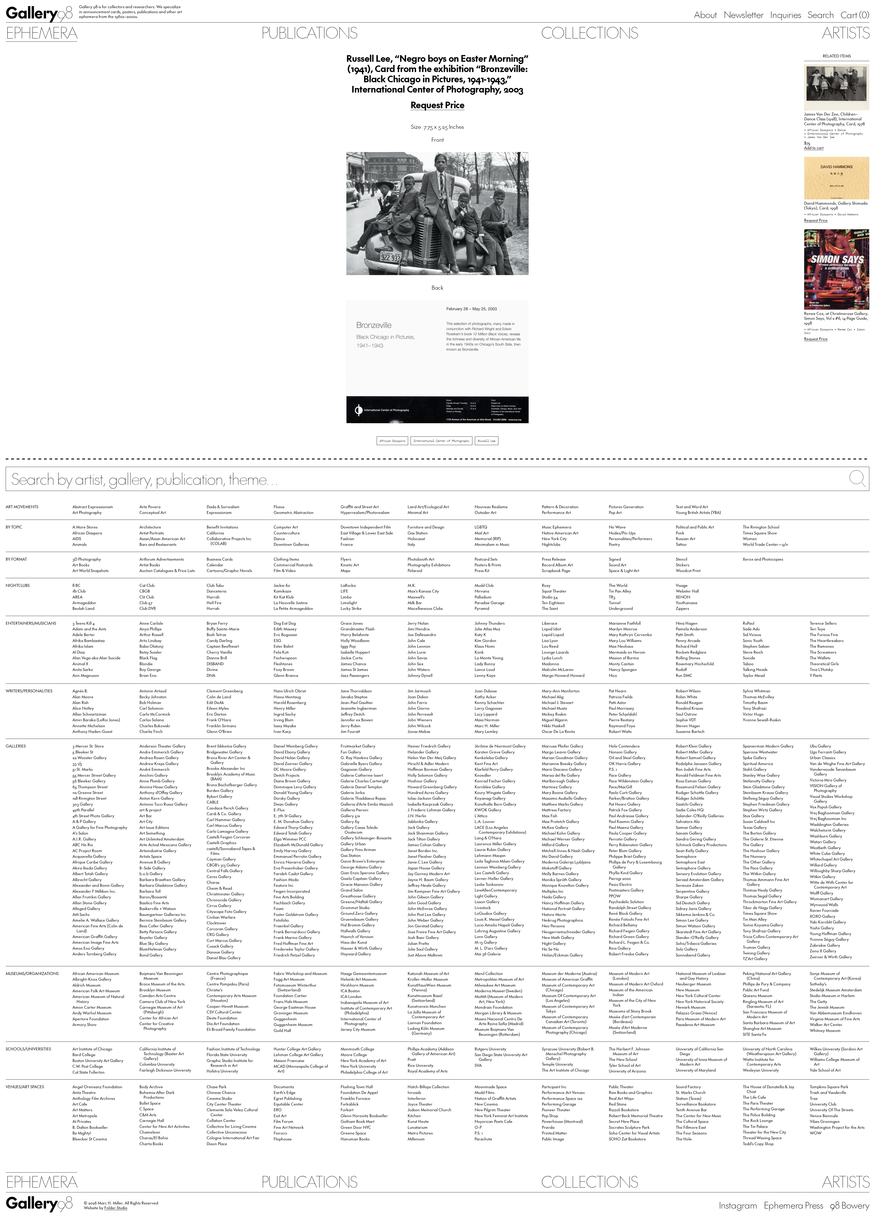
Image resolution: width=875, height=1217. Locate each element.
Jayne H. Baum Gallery (428, 879)
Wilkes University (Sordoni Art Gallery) (836, 1051)
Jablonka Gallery (423, 821)
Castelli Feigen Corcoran (228, 837)
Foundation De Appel (359, 1092)
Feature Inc (283, 885)
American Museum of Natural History (98, 999)
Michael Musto (554, 708)
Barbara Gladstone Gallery (163, 885)
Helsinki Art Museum (359, 979)
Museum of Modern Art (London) (629, 976)
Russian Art (685, 538)
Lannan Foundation (425, 1022)
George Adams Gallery (361, 867)
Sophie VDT (686, 719)
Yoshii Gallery (822, 928)
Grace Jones (352, 623)
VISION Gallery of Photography (826, 788)
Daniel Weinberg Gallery (296, 746)
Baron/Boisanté (153, 897)
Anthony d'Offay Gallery (161, 792)
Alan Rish (80, 702)
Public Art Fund (756, 990)
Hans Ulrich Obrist (290, 691)
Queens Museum (757, 995)
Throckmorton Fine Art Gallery (770, 901)
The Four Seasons (691, 1133)
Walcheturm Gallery (828, 830)
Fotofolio (281, 920)
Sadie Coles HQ (690, 809)
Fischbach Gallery (289, 902)
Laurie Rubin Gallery (493, 849)
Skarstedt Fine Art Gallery (698, 931)
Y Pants (816, 675)
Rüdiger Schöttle (690, 798)
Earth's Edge (285, 1092)
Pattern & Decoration (560, 506)
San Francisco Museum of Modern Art (765, 1014)
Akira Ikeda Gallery (89, 868)
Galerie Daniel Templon (361, 786)
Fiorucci (280, 1133)
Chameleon (149, 1132)
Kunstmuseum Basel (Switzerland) (425, 998)
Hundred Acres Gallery (428, 792)
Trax (814, 1098)
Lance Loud (485, 669)
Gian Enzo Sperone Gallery (365, 872)
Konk (479, 652)
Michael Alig (553, 696)
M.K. (412, 585)
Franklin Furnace (355, 1098)
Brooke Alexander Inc (226, 768)
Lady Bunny (485, 663)
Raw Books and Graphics (630, 1092)
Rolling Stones (688, 657)
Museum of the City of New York (632, 1003)
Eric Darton (216, 714)
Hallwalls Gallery (355, 930)
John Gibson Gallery (426, 897)
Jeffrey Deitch (353, 714)
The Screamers (823, 652)
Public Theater (621, 1086)
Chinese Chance (221, 1092)
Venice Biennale (824, 1115)
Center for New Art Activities (164, 1126)
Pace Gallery (620, 775)
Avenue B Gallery (154, 862)
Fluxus (279, 506)
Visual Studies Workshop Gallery (831, 799)
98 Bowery (849, 1205)
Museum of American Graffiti (567, 979)
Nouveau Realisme (491, 506)
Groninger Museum (291, 1013)
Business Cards (220, 559)
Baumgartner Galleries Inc (162, 914)
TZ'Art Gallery (755, 958)
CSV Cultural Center (224, 1012)
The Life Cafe (754, 1097)
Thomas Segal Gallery (762, 896)
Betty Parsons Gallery (158, 931)
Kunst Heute (418, 1121)
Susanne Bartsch (690, 731)
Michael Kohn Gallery (561, 833)
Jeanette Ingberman (359, 708)
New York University (358, 1066)
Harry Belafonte (355, 634)
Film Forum (283, 1121)
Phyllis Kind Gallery (626, 872)
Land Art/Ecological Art (428, 506)
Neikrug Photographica (562, 920)
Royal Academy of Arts (428, 1071)
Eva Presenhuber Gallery (296, 868)
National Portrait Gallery (563, 908)
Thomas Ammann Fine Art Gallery (766, 882)
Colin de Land (219, 696)
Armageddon (84, 602)
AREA (77, 597)
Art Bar (145, 815)
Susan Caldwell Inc (759, 821)
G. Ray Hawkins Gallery (361, 757)
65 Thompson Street (90, 786)
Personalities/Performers (630, 538)
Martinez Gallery (557, 786)
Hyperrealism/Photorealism (365, 512)
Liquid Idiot (551, 629)
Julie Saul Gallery (423, 949)
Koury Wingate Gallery (495, 792)
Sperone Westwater (760, 752)
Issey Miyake (285, 725)
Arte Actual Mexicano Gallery (165, 844)
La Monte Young (489, 657)
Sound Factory (688, 1086)
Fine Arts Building (289, 897)
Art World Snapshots (90, 570)
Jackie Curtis (352, 657)
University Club (823, 1104)
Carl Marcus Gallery (224, 825)
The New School (623, 1059)
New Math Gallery (558, 937)
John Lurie (417, 652)
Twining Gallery (756, 953)
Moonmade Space (491, 1086)
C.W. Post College (87, 1066)
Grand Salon (352, 890)
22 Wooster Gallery (89, 757)
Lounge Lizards (555, 652)
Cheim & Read (219, 888)
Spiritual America (758, 763)
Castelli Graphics (221, 842)
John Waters (419, 669)
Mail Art (482, 533)
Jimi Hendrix (419, 629)
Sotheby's (818, 984)
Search (821, 14)
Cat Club (146, 585)
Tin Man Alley (755, 919)
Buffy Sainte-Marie (223, 629)
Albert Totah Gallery (90, 873)
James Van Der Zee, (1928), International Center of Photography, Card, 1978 (834, 118)
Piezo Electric (620, 884)
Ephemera (41, 32)
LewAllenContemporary (496, 890)
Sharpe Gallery (689, 897)
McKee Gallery (555, 827)
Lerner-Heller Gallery (494, 878)
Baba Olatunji (151, 646)
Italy (411, 544)
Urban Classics (822, 757)
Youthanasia (686, 602)
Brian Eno (148, 675)
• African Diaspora (819, 130)
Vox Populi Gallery (826, 807)
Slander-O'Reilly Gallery (697, 937)
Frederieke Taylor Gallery (296, 949)
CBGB (144, 591)
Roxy (546, 585)
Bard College (83, 1054)
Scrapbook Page (556, 570)
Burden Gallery (220, 790)
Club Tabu (215, 585)
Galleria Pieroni (354, 809)
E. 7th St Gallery (288, 815)
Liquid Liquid (553, 634)
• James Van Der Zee (819, 137)
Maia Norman (487, 719)
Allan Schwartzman (89, 714)
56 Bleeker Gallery (89, 781)
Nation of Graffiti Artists (495, 1098)
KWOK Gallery (488, 809)
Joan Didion (418, 696)
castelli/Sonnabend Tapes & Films (231, 851)
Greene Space (353, 1133)
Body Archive (151, 1086)
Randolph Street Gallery (630, 907)
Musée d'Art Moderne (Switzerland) (628, 1030)
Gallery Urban (353, 843)
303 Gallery (82, 804)
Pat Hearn (617, 691)
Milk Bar (415, 602)
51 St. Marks (82, 769)
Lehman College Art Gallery (298, 1054)
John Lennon (419, 646)
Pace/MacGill (620, 786)
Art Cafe (79, 1104)
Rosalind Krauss (689, 708)
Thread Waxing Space (762, 1137)
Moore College (354, 1054)
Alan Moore (82, 696)
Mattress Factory (556, 809)
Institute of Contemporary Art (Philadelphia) (366, 1010)
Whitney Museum (825, 1030)
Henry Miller (285, 708)
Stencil (681, 559)
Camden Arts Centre (157, 995)
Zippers (682, 608)
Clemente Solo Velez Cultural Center (232, 1112)
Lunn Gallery (486, 936)
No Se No (550, 949)
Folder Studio (115, 1207)
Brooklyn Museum (155, 990)
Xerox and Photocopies (763, 559)
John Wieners (420, 719)
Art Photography (87, 512)
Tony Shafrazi (755, 708)
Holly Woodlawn (355, 640)
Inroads (414, 1092)
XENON (683, 597)
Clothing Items (286, 559)
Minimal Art (418, 512)
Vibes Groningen (825, 1121)
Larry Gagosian (488, 708)
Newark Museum (691, 1007)
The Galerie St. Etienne (763, 839)
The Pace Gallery (758, 868)
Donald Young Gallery (293, 792)
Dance (279, 538)
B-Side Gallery (152, 868)
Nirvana (482, 591)
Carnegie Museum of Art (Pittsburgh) (161, 1009)
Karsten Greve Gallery (495, 752)
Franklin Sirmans (221, 725)
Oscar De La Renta (558, 731)
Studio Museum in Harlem (832, 995)
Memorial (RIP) (488, 538)
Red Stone (618, 1104)
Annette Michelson (88, 725)
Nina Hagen (686, 623)
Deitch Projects (286, 775)
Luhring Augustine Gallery (497, 930)
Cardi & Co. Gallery (224, 813)
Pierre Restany (621, 719)
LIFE (344, 591)
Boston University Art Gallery (97, 1060)
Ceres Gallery (219, 876)
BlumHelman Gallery (157, 949)
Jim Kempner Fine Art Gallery (434, 891)
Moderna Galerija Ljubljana (566, 862)
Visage (682, 585)
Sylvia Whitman (756, 691)
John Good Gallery (424, 902)
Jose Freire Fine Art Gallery (432, 931)
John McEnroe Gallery (427, 908)
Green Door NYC (356, 1127)
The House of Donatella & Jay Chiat (768, 1089)
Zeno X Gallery (823, 951)
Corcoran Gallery (222, 928)
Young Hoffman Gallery (830, 933)
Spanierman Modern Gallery (768, 746)
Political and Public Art (695, 527)
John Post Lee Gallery (426, 914)
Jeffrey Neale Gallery (427, 885)
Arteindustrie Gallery (157, 850)
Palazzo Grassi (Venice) (696, 1013)
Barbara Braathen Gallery (162, 879)
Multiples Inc (553, 891)
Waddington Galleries (829, 824)
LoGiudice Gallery (491, 913)
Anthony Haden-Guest (92, 731)
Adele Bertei (83, 634)
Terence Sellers (823, 623)
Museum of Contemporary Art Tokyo (568, 1008)
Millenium (416, 1139)
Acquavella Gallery (89, 856)
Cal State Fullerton (88, 1072)
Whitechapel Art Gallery (831, 859)
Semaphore (686, 856)
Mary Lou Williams (625, 640)
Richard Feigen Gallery (629, 930)
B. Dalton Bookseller (90, 1127)
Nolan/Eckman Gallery (562, 955)
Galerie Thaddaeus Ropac (363, 798)
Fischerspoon (285, 657)
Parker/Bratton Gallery (629, 798)
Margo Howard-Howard (563, 675)
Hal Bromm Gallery (358, 925)
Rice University (420, 1065)
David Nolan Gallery (292, 757)
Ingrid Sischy (285, 714)
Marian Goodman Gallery (565, 757)
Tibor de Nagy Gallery (762, 907)
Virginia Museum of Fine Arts (835, 1018)
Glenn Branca (286, 675)
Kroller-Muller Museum (428, 979)
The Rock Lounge (758, 1120)
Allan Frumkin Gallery (91, 897)
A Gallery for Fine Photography (99, 827)
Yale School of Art (825, 1070)
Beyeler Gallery (153, 937)
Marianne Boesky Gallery (564, 763)
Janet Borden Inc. (423, 850)
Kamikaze (282, 591)
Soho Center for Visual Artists (634, 1133)
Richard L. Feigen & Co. (629, 942)
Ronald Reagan (689, 702)
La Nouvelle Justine (291, 602)
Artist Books (149, 564)
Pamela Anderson (691, 629)
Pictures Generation (626, 506)
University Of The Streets (831, 1109)
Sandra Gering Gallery (696, 839)
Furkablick (350, 1104)
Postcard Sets (486, 559)
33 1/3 (77, 763)
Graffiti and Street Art (360, 506)
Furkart (347, 1109)
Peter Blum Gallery (625, 850)
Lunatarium (418, 1127)
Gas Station (418, 533)
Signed (615, 559)
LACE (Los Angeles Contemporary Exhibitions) (500, 830)
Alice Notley (83, 708)
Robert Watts (620, 731)
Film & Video (285, 570)
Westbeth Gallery (825, 847)
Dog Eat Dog (285, 623)
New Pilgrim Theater (493, 1109)
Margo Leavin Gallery (561, 752)
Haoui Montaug (287, 696)
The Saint (550, 608)
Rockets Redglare (691, 652)
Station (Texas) (688, 1098)
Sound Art (617, 564)
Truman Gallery (756, 947)
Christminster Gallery (225, 894)
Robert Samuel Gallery (696, 757)
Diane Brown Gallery (292, 781)
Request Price (438, 104)
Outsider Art (485, 512)
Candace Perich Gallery (227, 808)
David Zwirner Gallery (293, 763)
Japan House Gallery (426, 868)
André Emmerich (154, 769)
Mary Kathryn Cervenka (630, 634)
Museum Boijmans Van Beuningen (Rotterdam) (497, 1031)
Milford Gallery (555, 844)
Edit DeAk (215, 702)
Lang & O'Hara (488, 838)
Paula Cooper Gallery (628, 833)
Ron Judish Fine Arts (693, 769)
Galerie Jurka (353, 792)
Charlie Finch (151, 731)
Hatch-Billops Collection (428, 1086)
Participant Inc (554, 1086)
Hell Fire (214, 602)
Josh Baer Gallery (423, 937)
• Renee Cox (844, 329)
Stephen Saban (756, 646)
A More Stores (85, 527)
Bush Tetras (216, 634)
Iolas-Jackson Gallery (426, 798)
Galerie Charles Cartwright (364, 781)
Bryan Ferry (217, 623)
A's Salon (80, 833)
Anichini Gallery (153, 775)
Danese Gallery (220, 952)
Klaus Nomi (485, 646)
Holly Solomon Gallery (427, 775)
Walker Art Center (826, 1024)
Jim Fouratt (350, 731)
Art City (146, 821)
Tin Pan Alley (620, 591)
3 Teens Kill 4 (83, 623)
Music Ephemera (556, 527)
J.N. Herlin (417, 815)
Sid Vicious (752, 634)
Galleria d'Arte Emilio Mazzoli (367, 804)
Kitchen (414, 1115)
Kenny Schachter (489, 702)
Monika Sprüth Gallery (562, 879)
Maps (345, 570)
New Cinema (486, 1104)
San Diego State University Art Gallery (501, 1057)
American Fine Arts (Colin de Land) (97, 928)
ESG (277, 640)
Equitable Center (288, 1104)
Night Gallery (554, 943)
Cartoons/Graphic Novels (229, 570)
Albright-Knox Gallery (91, 979)
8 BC (76, 585)
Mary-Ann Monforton (561, 691)
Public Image (553, 1139)
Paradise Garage (489, 602)
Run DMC (684, 675)
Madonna (550, 663)
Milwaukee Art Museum (495, 985)
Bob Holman (150, 702)
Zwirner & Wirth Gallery (831, 956)
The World (618, 585)
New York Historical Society (700, 1001)
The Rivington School (761, 527)
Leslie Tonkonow (489, 884)
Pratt (412, 1059)
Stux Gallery (753, 815)
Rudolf (681, 669)
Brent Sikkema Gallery (226, 746)
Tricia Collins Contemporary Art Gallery (770, 939)
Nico (613, 675)
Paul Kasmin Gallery (626, 821)
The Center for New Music (698, 1115)
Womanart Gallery (826, 898)
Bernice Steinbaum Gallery (163, 920)
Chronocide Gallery (224, 899)
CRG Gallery (218, 934)
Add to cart (814, 147)
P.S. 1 (613, 769)
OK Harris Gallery (625, 763)
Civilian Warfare (221, 917)
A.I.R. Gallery (84, 839)
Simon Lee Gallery (692, 920)
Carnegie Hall (151, 1120)
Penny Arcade (688, 640)
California (215, 533)
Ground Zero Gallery (359, 913)
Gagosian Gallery (356, 769)
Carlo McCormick (154, 714)
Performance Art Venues (563, 1092)
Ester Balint (283, 646)
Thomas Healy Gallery (762, 890)
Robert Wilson (688, 691)
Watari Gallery (823, 841)
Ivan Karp (282, 731)
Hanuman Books (355, 1139)
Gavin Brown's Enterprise (363, 861)
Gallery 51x (350, 815)
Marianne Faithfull (625, 623)
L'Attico (481, 815)
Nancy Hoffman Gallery (563, 902)
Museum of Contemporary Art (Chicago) (568, 987)
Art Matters (82, 1109)
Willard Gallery (823, 865)
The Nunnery (754, 856)
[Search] (437, 483)
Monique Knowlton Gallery (565, 885)
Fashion (347, 538)
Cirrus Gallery (219, 905)
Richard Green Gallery (629, 936)
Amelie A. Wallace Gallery (95, 920)
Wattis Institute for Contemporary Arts (762, 1062)
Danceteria (216, 591)
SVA (478, 1065)
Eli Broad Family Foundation (231, 1029)
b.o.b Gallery (151, 873)
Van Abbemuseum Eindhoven (836, 1013)
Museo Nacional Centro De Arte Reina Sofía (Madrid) (499, 1021)
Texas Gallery (755, 827)
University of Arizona (627, 1071)
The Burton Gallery (759, 833)
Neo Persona (553, 925)
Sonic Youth (753, 640)
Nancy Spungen (623, 669)
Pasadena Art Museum (695, 1024)
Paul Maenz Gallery (626, 827)
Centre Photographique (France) (227, 976)
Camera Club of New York (162, 1001)
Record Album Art (557, 564)
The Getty (818, 1001)
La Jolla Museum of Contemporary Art (426, 1014)
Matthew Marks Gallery (562, 804)
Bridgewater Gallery (224, 752)
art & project (150, 809)
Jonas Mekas (419, 731)
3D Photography (86, 559)
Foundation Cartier (290, 995)
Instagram (738, 1205)
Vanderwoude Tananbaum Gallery (833, 771)
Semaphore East (690, 862)
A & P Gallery (84, 821)
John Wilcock (419, 725)
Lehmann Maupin (490, 855)
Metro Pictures (420, 1133)
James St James (354, 669)
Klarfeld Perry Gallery (494, 769)
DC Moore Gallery (290, 769)
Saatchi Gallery (689, 804)
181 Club (79, 591)
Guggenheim (285, 1018)
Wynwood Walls (824, 904)
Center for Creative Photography (156, 1026)
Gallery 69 (350, 821)
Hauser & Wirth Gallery (361, 948)
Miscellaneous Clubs (425, 608)
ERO (278, 1109)
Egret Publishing (288, 1098)
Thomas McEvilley (758, 696)
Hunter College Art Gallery (297, 1049)
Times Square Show (760, 533)
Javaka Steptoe (354, 696)
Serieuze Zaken (689, 885)
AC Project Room (87, 850)
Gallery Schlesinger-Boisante (366, 838)
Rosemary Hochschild (695, 663)
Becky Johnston (153, 696)
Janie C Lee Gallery (425, 862)
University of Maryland (696, 1070)
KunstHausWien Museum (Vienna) (429, 987)
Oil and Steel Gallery (627, 757)
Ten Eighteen (553, 602)
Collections (589, 32)
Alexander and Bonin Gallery (98, 885)
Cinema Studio (219, 1098)
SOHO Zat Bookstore (627, 1139)
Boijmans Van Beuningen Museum (161, 976)
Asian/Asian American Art (162, 538)
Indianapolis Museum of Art (365, 1002)
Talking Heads (755, 669)
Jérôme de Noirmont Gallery (500, 746)
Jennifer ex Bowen (357, 719)
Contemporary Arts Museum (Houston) (232, 998)
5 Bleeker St (82, 752)
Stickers (682, 564)
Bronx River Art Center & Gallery (228, 760)
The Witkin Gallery (759, 873)
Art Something (152, 833)
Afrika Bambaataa (88, 640)
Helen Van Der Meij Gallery (432, 757)
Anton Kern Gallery (156, 798)
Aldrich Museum (86, 985)
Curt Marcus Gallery (224, 940)
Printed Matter (554, 1133)
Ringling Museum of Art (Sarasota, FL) (763, 1004)
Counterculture (287, 533)
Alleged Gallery (86, 908)
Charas (213, 882)
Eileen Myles (218, 708)
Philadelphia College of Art (364, 1072)
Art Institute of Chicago (92, 1049)
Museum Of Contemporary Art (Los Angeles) (569, 998)
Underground (621, 608)
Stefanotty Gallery (759, 781)
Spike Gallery (755, 757)
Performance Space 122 (562, 1098)
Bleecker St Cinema (89, 1139)
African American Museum (95, 973)
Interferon (417, 1098)
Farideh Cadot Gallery (293, 873)
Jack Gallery (419, 827)
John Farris (417, 702)
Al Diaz (78, 652)
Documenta (284, 1086)
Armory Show (84, 1024)
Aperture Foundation (90, 1018)
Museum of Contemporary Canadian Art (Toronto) (565, 1019)
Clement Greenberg (225, 691)
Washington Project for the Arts (837, 1127)
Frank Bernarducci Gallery (297, 931)
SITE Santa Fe (755, 1034)
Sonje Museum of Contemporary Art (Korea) (835, 976)
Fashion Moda (286, 879)
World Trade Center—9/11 (765, 544)
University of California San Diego (699, 1051)
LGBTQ (481, 527)
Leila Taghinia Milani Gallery (500, 861)
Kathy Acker (485, 696)
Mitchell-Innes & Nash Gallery (568, 850)
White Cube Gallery (827, 853)
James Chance (353, 663)
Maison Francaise (289, 1060)
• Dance (840, 130)
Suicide (749, 657)
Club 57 (145, 602)
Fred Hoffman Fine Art (293, 943)
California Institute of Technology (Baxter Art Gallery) (161, 1053)
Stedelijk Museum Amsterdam (836, 990)
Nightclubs (551, 544)
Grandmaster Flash (358, 629)
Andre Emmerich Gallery (161, 752)
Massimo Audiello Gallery (564, 798)
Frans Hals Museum (291, 1001)
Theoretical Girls (824, 663)
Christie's (214, 990)
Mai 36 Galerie (488, 954)
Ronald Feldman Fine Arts (698, 775)
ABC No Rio (82, 844)
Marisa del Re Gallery (561, 775)
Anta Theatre (84, 1092)
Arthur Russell (151, 634)
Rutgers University (490, 1049)
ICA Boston (350, 990)
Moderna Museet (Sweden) (498, 990)
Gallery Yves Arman (358, 849)
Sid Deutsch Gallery (693, 902)
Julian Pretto (418, 943)
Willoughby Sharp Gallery (832, 870)
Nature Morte (554, 914)
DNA (211, 675)
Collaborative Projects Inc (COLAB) (229, 541)
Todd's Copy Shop (758, 1143)
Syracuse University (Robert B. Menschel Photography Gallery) (568, 1053)
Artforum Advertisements (161, 559)
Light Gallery (486, 896)
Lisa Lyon (550, 640)
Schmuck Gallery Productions (701, 844)
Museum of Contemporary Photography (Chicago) (565, 1030)
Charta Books (151, 1143)
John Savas (417, 657)
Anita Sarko (82, 669)
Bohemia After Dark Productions (157, 1095)
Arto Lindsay (150, 640)
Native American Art (560, 533)
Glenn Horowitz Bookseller (364, 1115)
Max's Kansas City (423, 591)
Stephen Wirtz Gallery (762, 809)
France (347, 544)
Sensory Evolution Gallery (698, 873)
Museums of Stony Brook (630, 1011)
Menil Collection (489, 973)
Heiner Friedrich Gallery (429, 746)
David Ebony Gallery (292, 752)
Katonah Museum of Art (428, 973)
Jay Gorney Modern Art (429, 873)
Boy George (150, 669)
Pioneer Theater (556, 1109)
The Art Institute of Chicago (565, 1070)
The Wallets (820, 657)
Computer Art (286, 527)
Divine (212, 669)
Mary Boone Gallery (560, 792)
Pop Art (615, 512)
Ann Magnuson (85, 675)
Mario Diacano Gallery (562, 769)
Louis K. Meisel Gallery (495, 919)
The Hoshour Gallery (761, 850)
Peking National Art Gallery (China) (767, 976)
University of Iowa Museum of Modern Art (701, 1062)
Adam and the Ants (89, 629)
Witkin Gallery (822, 876)
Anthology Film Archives (93, 1098)
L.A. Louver (485, 821)
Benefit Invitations (222, 527)
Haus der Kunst (354, 942)
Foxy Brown (284, 669)
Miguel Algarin (555, 719)
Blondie (146, 663)
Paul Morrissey (621, 708)
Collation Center (221, 1120)
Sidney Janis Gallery (693, 908)
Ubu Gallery (820, 746)
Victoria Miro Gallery (828, 780)
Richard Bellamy (623, 925)
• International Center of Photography (833, 133)
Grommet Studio (355, 907)
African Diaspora (392, 441)
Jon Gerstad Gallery (425, 925)
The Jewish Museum (827, 1007)
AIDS (76, 538)
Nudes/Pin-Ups (622, 533)
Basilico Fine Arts (154, 902)
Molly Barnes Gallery (560, 873)
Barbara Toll (150, 891)
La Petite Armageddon (293, 608)
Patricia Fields (621, 696)
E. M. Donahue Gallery (294, 821)
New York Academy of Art (363, 1060)
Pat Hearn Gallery (625, 804)
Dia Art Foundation (223, 1023)
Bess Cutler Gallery (156, 925)
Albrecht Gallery (87, 879)
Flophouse (283, 1139)
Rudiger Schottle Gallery (697, 792)
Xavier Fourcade (824, 910)
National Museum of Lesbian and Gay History (701, 976)
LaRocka (348, 585)
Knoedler (483, 775)
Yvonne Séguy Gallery (829, 939)
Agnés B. (80, 691)
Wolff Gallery (821, 893)
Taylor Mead (754, 675)
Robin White (686, 696)
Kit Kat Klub (284, 597)
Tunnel (614, 602)
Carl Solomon (151, 708)
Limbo (346, 597)
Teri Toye (817, 629)
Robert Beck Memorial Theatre (636, 1115)
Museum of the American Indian (631, 992)
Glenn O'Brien (219, 731)
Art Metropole (84, 1115)
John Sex (415, 663)
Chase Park (216, 1086)
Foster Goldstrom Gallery (296, 914)
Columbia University (157, 1064)
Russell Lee (486, 441)
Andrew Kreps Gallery (159, 763)
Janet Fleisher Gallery (427, 856)
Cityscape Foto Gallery (227, 911)
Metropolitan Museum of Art (499, 979)
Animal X (80, 663)
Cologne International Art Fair (233, 1137)
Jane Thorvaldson (356, 691)
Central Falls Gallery (225, 870)
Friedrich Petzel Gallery (294, 955)
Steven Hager (688, 725)
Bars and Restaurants (157, 544)
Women (750, 538)
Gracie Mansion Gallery (362, 884)
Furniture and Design (426, 527)
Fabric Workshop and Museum (300, 973)
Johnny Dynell (420, 675)
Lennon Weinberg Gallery (498, 867)
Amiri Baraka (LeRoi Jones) (96, 719)
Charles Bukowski (154, 725)
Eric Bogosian (285, 634)
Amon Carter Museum (91, 1007)
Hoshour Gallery (422, 781)
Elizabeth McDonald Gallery (298, 844)
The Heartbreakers (827, 640)
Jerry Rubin (350, 725)
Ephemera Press (793, 1205)
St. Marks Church (691, 1092)
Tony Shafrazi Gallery (762, 930)
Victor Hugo (753, 714)
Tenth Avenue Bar (691, 1109)
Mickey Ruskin (554, 714)
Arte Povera (149, 506)
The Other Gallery (759, 862)
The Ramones (822, 646)
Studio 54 (550, 597)
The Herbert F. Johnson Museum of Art (629, 1051)
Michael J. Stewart (557, 702)
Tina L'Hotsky (821, 669)
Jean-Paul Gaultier (357, 702)
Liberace (549, 623)
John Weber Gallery (425, 920)
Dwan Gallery (286, 804)
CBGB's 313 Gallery (223, 865)
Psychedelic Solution (626, 901)
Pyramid (482, 608)
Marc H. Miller (487, 725)
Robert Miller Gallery (694, 752)
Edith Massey (285, 629)
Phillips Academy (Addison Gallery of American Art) (431, 1051)
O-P (478, 1127)
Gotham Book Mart (357, 1121)
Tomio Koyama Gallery (763, 925)
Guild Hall (282, 1030)
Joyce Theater (420, 1104)
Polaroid (415, 570)
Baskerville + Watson (157, 908)
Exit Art (280, 1115)
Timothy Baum (755, 702)
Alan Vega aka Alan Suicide (96, 657)
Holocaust (416, 538)
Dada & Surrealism (223, 506)
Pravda (548, 1127)
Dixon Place (217, 1143)
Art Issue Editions (154, 827)
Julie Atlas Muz (487, 629)
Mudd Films (484, 1092)
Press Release (554, 559)
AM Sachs (81, 914)
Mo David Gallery (557, 856)
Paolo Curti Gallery (625, 792)
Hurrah (213, 608)
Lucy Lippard (486, 714)
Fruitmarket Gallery (358, 746)
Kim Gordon (485, 640)
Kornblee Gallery (490, 786)
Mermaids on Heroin (627, 652)
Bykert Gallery (219, 796)
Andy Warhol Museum (92, 1013)
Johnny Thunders (490, 623)
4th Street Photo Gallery (93, 815)
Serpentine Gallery (692, 891)
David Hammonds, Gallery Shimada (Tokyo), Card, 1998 (835, 205)
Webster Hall (687, 591)
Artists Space (150, 856)
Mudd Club (484, 585)
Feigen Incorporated (292, 891)
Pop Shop (550, 1115)
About (705, 14)
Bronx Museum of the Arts (162, 984)
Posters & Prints (488, 564)
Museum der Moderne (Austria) (569, 973)
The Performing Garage (764, 1108)
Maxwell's (416, 597)
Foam (279, 908)
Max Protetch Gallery (560, 821)
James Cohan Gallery (427, 844)
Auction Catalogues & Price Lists (167, 570)
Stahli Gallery (755, 769)
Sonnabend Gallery (693, 955)
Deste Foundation (222, 1018)
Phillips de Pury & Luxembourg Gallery (635, 864)
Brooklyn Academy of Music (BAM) (231, 776)
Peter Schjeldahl (623, 714)
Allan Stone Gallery (89, 902)
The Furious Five (824, 634)
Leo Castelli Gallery (492, 872)
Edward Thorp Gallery (293, 827)
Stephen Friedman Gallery (766, 804)
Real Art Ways (621, 1098)
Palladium (483, 597)
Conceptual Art (152, 512)
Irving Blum (283, 719)
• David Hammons (846, 214)
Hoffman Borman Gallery (430, 769)
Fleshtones (283, 663)
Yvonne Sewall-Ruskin (762, 719)
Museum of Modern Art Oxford (636, 984)
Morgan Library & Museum (498, 1013)
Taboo (748, 663)
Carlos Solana (151, 719)
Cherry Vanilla (219, 652)
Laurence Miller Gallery (495, 843)
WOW (815, 1133)
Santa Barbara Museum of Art (769, 1022)
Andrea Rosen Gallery (159, 757)
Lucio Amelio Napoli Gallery (499, 925)
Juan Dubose (486, 691)
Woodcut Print (688, 570)
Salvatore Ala (688, 821)
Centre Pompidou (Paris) (228, 984)
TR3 (612, 597)
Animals (79, 544)
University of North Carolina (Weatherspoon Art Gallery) (769, 1051)
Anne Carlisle (151, 623)
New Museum (688, 990)
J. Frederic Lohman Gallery (432, 809)
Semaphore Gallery (693, 868)
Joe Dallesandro (422, 634)
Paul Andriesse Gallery (629, 815)
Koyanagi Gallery (490, 798)
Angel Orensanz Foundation (97, 1086)
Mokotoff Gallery (557, 868)
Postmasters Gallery (626, 890)
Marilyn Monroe (623, 629)
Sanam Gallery (689, 833)
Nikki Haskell (553, 725)
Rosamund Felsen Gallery (698, 786)
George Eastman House (295, 1007)
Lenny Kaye (485, 675)
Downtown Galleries (291, 544)
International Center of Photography (441, 441)
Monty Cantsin (621, 663)
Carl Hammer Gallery (226, 819)
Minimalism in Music (492, 544)
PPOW (614, 896)
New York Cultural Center (698, 995)
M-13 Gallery (486, 942)
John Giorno (419, 708)
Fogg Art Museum (289, 979)
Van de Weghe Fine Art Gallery (837, 763)
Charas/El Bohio (153, 1137)
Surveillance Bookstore (696, 1104)
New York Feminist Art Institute (501, 1115)
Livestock (483, 907)
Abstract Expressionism (92, 506)
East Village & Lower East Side (367, 533)
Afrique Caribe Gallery (92, 862)
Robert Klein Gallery (694, 746)
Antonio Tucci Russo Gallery (163, 804)
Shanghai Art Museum (762, 1028)
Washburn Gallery (826, 836)
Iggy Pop (348, 646)
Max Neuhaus (621, 646)
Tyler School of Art (625, 1065)
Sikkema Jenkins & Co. (695, 914)
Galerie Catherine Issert (362, 775)
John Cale (416, 640)
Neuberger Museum (693, 984)
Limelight (349, 602)
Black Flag (148, 657)
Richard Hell (686, 646)
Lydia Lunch (552, 657)
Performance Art (556, 512)
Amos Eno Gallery (88, 948)
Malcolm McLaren (558, 669)
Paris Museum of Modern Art (701, 1018)
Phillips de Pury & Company (767, 984)
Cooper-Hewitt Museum (228, 1006)
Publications (309, 32)
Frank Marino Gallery (293, 937)
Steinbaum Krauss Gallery (765, 792)
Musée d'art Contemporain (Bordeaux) (632, 1019)
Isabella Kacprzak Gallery (430, 804)
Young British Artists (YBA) (698, 512)
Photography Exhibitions (429, 564)
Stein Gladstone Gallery (764, 786)
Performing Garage (559, 1104)
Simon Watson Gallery (695, 925)
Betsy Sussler (150, 652)
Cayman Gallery (221, 859)
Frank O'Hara (219, 719)
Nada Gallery (554, 897)
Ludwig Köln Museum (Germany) (426, 1031)
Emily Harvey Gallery (292, 850)
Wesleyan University (761, 1070)
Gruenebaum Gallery (359, 919)
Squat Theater (554, 591)
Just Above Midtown (425, 955)
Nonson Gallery (623, 752)
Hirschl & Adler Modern (428, 763)
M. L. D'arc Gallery (491, 948)
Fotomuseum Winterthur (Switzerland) (295, 987)
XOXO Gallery (822, 916)
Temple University (557, 1064)
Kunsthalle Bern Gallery (495, 804)
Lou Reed (550, 646)
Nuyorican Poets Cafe (493, 1121)
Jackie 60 (282, 585)
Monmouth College (357, 1049)
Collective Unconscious (227, 1132)
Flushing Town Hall (357, 1086)
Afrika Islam (82, 646)
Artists (845, 32)
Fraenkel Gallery (289, 925)
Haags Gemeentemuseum (364, 973)
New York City (554, 538)
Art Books (80, 564)
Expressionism (219, 512)
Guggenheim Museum (293, 1024)
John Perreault (420, 714)
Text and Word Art (692, 506)
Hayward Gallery (356, 954)
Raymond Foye (622, 725)
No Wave (617, 527)
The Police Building (759, 1114)
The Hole (684, 1139)
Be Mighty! (81, 1133)
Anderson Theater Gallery (162, 746)
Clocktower (216, 923)
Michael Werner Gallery (563, 839)
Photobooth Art (421, 559)
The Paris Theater (758, 1103)
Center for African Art (158, 1018)
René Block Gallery (625, 913)
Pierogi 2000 (620, 878)
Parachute (483, 1139)
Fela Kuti (281, 652)
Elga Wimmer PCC (290, 839)
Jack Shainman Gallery (428, 833)
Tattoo (681, 544)
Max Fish (549, 815)
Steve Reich (753, 652)
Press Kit (482, 570)
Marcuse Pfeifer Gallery (562, 746)
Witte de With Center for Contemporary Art (831, 884)
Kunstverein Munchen (427, 1006)
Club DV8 (147, 608)
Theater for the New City (764, 1132)
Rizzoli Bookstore (624, 1109)
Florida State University (227, 1054)
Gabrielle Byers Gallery (361, 763)
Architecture (150, 527)
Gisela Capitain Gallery (361, 878)
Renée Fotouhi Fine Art (629, 919)
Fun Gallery (351, 752)
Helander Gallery (423, 752)
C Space (146, 1108)
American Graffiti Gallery (94, 936)
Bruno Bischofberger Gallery (232, 784)
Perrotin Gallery (623, 839)
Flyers (346, 559)
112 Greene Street (87, 792)
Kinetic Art (350, 564)
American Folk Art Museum (96, 990)
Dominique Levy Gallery (295, 786)
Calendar (215, 564)
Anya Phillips (150, 629)
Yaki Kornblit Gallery (828, 922)
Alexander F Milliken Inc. (94, 891)
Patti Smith (685, 634)
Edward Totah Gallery (293, 833)
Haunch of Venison (357, 936)
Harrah (213, 597)
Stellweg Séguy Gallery (763, 798)
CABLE (213, 802)
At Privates (81, 1121)
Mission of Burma (624, 657)
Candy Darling (219, 640)
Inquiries (785, 14)
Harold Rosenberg (290, 702)
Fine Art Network (289, 1127)
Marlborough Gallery (560, 781)
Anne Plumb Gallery (157, 781)
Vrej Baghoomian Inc (828, 818)
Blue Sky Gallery (153, 943)
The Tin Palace (755, 1126)
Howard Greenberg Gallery (432, 786)
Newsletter (744, 14)
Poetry (614, 544)
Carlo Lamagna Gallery (227, 831)
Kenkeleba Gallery (491, 757)
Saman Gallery (689, 827)
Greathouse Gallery (358, 896)
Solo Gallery (686, 949)
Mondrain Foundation (494, 1007)
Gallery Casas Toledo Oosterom (359, 830)
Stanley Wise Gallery (761, 775)
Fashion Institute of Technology (233, 1049)
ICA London (351, 996)
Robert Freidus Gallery (629, 954)
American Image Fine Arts (95, 942)
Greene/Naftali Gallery (361, 901)
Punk (680, 533)
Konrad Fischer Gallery (495, 781)
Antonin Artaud (152, 691)
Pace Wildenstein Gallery (631, 781)
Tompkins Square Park (829, 1086)
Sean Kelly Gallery (692, 850)
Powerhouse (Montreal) (562, 1121)
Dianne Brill (217, 657)
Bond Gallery (151, 955)
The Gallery (753, 844)
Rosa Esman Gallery (693, 781)
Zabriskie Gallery (825, 945)
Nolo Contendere (624, 746)
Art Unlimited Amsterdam (161, 839)
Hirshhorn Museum (357, 985)
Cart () (855, 14)
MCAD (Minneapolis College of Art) (301, 1068)
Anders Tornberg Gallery (94, 954)
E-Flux (279, 809)
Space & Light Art (624, 570)
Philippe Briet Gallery (627, 856)
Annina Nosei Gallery (158, 786)
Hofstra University (222, 1071)
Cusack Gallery (220, 946)
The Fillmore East (691, 1127)
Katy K (480, 634)
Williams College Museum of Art (835, 1062)
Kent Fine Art (486, 763)
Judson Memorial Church (429, 1109)
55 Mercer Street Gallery (94, 775)
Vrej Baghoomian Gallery (832, 812)
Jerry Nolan (418, 623)
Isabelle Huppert (355, 652)
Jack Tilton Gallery (424, 839)
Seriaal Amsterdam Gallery (700, 879)
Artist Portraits (151, 533)
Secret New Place (624, 1121)
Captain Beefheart (223, 646)
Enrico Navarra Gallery (294, 862)
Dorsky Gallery (287, 798)
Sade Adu (751, 629)
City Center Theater (224, 1104)
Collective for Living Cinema (231, 1126)
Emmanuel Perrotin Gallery (298, 856)
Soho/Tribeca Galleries (696, 943)
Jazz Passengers (355, 675)
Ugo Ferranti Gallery (828, 752)
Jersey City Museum (358, 1029)
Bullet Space (150, 1103)
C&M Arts (147, 1114)
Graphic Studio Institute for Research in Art (230, 1063)
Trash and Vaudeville (828, 1092)
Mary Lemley (486, 731)
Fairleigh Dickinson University (165, 1070)
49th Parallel (83, 809)
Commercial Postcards (293, 564)
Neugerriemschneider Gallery (568, 931)
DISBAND (215, 663)
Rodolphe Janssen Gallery (699, 763)
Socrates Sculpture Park (629, 1127)
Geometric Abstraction (294, 512)
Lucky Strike (351, 608)
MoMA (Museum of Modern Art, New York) (499, 999)
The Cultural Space (692, 1121)
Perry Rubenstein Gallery (631, 844)
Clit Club (146, 597)
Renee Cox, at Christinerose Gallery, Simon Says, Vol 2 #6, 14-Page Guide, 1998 (836, 318)
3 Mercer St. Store (88, 746)
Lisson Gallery (487, 901)
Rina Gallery (620, 948)
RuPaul (748, 623)
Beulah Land (83, 608)
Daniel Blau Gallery (224, 957)
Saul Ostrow (686, 714)
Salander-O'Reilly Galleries (700, 815)
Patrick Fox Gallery (625, 809)
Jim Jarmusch (419, 691)
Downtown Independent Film (366, 527)
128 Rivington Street (89, 798)
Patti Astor (617, 702)
